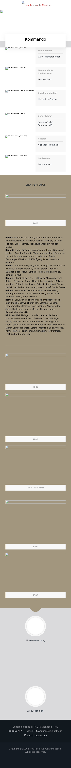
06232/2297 (15, 731)
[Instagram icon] (35, 756)
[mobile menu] (66, 5)
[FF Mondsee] (36, 5)
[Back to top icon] (61, 760)
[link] (35, 210)
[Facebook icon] (31, 756)
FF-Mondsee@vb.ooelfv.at (47, 731)
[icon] (40, 756)
